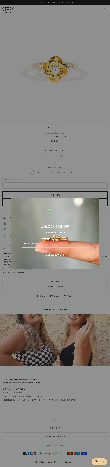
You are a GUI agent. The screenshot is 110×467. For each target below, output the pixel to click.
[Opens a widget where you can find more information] (99, 462)
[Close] (95, 201)
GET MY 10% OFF (55, 254)
